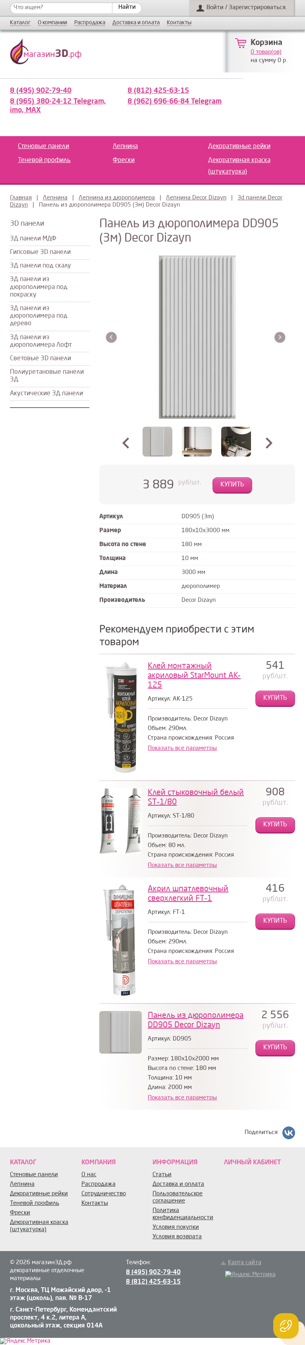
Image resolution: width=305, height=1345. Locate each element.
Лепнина (125, 146)
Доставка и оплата (136, 22)
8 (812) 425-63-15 (158, 90)
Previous (111, 337)
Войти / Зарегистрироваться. (247, 8)
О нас (89, 1175)
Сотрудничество (103, 1194)
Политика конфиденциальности (182, 1214)
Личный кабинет (252, 1163)
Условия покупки (175, 1227)
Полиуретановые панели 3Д (47, 376)
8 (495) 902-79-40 (40, 90)
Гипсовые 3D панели (40, 252)
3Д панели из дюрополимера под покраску (39, 287)
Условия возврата (177, 1237)
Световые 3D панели (40, 358)
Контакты (179, 22)
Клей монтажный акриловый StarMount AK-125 (194, 675)
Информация (174, 1163)
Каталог (20, 22)
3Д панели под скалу (40, 266)
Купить (232, 485)
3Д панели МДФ (33, 239)
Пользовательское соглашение (177, 1197)
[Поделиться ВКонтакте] (288, 1132)
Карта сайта (244, 1263)
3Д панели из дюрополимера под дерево (39, 316)
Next (280, 337)
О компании (52, 22)
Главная (21, 198)
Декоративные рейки (239, 146)
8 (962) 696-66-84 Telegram (174, 101)
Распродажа (89, 22)
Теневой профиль (44, 160)
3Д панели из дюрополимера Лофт (41, 341)
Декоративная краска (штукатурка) (239, 166)
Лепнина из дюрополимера (117, 198)
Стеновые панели (43, 146)
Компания (98, 1163)
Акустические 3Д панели (46, 393)
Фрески (124, 160)
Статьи (162, 1175)
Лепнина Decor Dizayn (196, 198)
